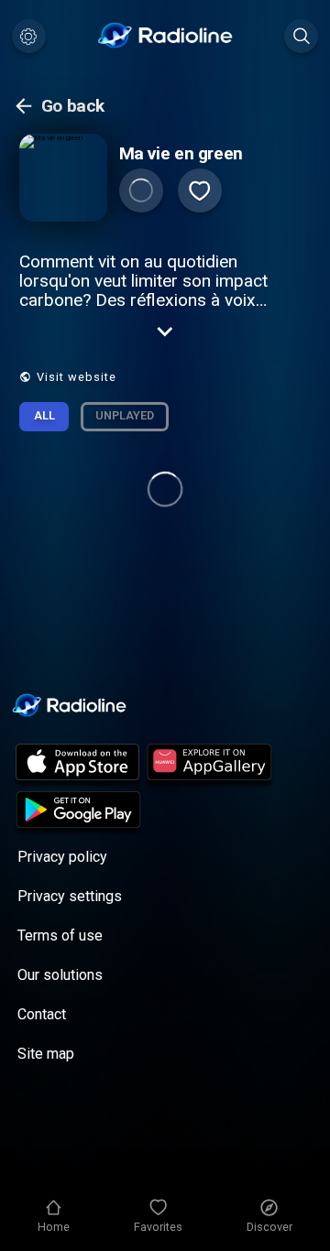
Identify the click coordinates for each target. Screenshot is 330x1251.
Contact (41, 1014)
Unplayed (124, 415)
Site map (45, 1053)
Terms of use (60, 935)
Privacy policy (62, 856)
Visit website (76, 377)
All (44, 415)
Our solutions (60, 975)
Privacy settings (69, 896)
